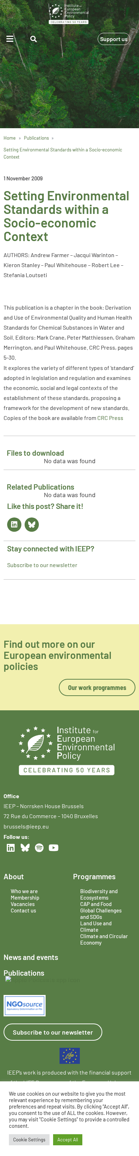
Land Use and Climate (96, 926)
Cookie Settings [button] (29, 1139)
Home (10, 138)
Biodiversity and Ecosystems (99, 894)
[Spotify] (39, 847)
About (14, 876)
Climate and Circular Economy (104, 939)
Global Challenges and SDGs (101, 913)
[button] (11, 38)
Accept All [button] (67, 1139)
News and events (31, 956)
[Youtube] (53, 847)
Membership (25, 897)
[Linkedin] (14, 524)
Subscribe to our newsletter (42, 564)
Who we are (24, 891)
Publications (36, 138)
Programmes (94, 876)
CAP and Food (96, 904)
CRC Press (110, 417)
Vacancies (23, 904)
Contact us (23, 910)
